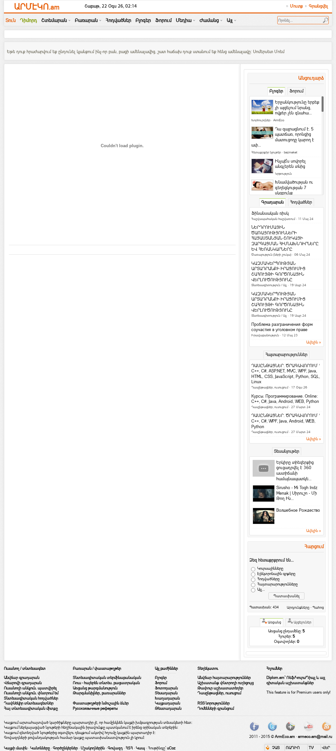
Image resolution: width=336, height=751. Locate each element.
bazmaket (290, 152)
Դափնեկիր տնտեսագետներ (28, 703)
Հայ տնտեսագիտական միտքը (31, 708)
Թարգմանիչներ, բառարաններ (99, 693)
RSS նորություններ (214, 703)
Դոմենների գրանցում (216, 708)
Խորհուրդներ (260, 120)
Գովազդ (115, 748)
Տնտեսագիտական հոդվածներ (31, 698)
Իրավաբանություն (265, 335)
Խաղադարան (167, 698)
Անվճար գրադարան (21, 677)
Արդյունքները (298, 607)
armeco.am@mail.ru (315, 736)
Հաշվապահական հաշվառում (273, 219)
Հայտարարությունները (277, 584)
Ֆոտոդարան (166, 688)
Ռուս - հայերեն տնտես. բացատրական (106, 683)
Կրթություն (283, 173)
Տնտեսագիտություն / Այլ (269, 285)
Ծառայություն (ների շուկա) (271, 254)
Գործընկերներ (65, 748)
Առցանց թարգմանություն (95, 688)
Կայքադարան (167, 703)
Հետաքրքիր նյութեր (266, 152)
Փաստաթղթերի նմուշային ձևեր (101, 703)
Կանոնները (40, 748)
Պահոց (318, 607)
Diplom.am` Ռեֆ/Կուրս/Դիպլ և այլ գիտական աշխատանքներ (295, 680)
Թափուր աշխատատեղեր (220, 688)
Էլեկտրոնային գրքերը (276, 573)
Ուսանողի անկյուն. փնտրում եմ (31, 693)
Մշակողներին (93, 748)
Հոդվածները (268, 579)
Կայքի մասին (15, 748)
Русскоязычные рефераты (95, 708)
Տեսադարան (166, 693)
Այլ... (261, 589)
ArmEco (278, 120)
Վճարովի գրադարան (23, 683)
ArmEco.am (285, 736)
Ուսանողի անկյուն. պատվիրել (30, 688)
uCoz (171, 748)
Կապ (140, 748)
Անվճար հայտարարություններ (224, 677)
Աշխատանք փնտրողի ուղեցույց (226, 683)
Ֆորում (161, 683)
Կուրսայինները (270, 568)
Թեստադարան (168, 708)
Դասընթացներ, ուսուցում (269, 387)
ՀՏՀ (129, 748)
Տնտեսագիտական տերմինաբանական (107, 677)
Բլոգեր (161, 677)
